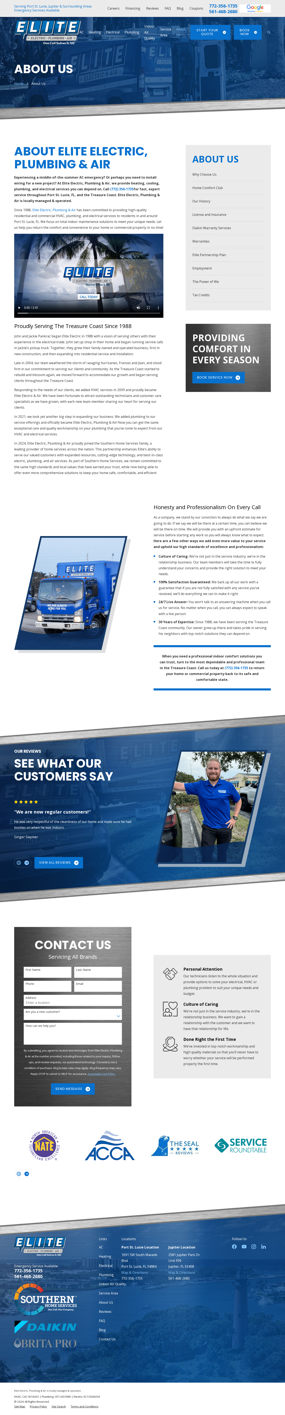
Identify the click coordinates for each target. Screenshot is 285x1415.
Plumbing (106, 1275)
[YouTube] (244, 1246)
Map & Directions (134, 1272)
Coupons (196, 8)
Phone (29, 984)
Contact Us (107, 1339)
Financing (132, 8)
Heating (105, 1256)
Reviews (152, 8)
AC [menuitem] (81, 32)
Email (79, 984)
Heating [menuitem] (95, 32)
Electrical (105, 1265)
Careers (113, 8)
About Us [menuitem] (180, 32)
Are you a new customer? (42, 1012)
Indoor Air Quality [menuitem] (149, 32)
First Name (32, 970)
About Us (106, 1302)
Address (30, 998)
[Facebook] (234, 1246)
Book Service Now (214, 377)
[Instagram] (253, 1246)
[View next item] (26, 863)
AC (101, 1247)
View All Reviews (55, 862)
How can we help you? (40, 1026)
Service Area (108, 1293)
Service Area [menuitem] (165, 32)
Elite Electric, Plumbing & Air (54, 210)
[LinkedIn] (263, 1246)
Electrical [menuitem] (113, 32)
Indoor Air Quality (112, 1284)
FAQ (168, 8)
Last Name (83, 970)
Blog (180, 8)
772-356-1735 (223, 6)
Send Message (68, 1088)
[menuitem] (228, 174)
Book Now (245, 32)
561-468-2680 (223, 11)
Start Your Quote (207, 32)
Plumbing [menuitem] (132, 32)
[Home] (47, 32)
